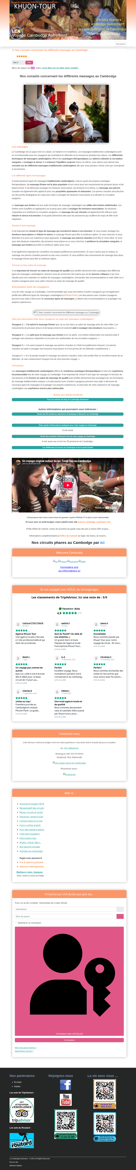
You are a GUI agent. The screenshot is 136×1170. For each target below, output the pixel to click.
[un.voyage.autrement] (69, 774)
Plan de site (14, 1162)
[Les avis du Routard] (22, 1140)
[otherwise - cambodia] (55, 561)
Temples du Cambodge (31, 851)
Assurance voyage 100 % (32, 803)
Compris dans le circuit (31, 820)
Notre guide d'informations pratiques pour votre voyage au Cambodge (68, 425)
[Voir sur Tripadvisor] (18, 624)
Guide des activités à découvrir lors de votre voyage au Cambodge (67, 436)
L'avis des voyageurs (30, 833)
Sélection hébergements (32, 866)
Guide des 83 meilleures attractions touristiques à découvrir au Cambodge (67, 414)
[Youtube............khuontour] (66, 1099)
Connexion (69, 1040)
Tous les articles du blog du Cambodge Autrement (67, 400)
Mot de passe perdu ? (26, 1047)
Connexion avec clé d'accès (69, 1033)
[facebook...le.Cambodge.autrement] (65, 1084)
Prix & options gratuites (31, 862)
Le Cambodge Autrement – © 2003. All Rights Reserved (30, 1159)
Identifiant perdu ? (24, 1051)
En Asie (18, 1082)
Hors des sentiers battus (32, 829)
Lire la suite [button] (60, 649)
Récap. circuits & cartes (31, 812)
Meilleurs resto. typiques (29, 872)
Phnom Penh (71, 295)
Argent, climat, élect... (30, 842)
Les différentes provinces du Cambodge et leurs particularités (67, 448)
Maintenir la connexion (29, 922)
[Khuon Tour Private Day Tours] (22, 1110)
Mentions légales (16, 1166)
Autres (17, 1086)
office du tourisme (69, 536)
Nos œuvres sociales (30, 846)
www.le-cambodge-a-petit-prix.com (94, 522)
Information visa (28, 838)
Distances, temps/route (31, 816)
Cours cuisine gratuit (30, 825)
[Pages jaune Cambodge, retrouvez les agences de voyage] (69, 762)
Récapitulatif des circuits (32, 808)
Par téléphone (71, 748)
